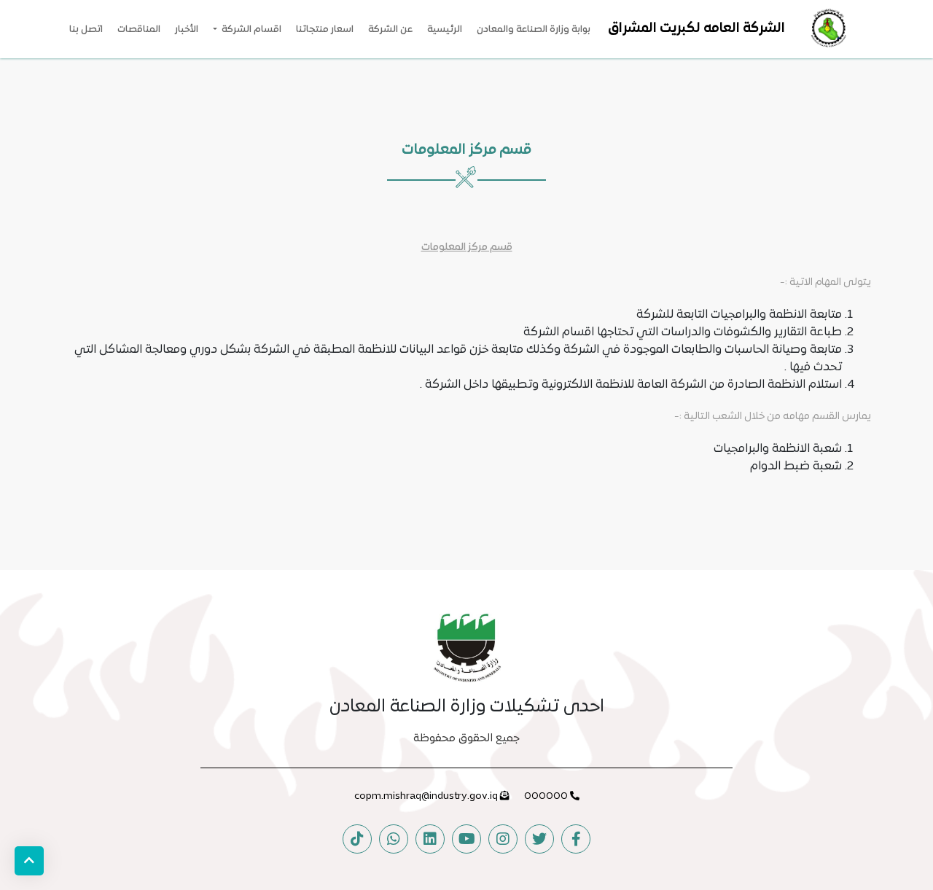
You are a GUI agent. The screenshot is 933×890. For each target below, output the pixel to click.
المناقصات (138, 30)
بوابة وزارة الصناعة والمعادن (533, 30)
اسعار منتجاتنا (325, 30)
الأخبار (186, 30)
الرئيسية (444, 30)
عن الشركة (390, 30)
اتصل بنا (86, 30)
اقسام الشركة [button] (250, 30)
